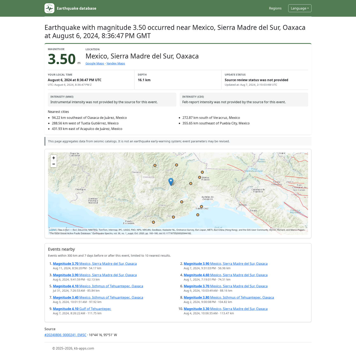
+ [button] (53, 157)
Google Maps (94, 63)
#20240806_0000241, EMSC (65, 335)
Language (298, 8)
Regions (275, 8)
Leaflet (52, 229)
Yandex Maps (116, 63)
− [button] (53, 164)
